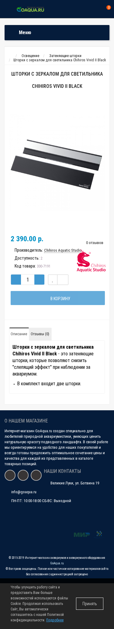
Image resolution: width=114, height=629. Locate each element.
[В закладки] (52, 280)
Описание (19, 334)
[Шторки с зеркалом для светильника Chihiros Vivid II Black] (57, 163)
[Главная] (10, 55)
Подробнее (55, 620)
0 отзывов (94, 242)
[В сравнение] (62, 280)
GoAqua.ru (57, 563)
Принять (89, 603)
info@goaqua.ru (23, 492)
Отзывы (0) (40, 334)
